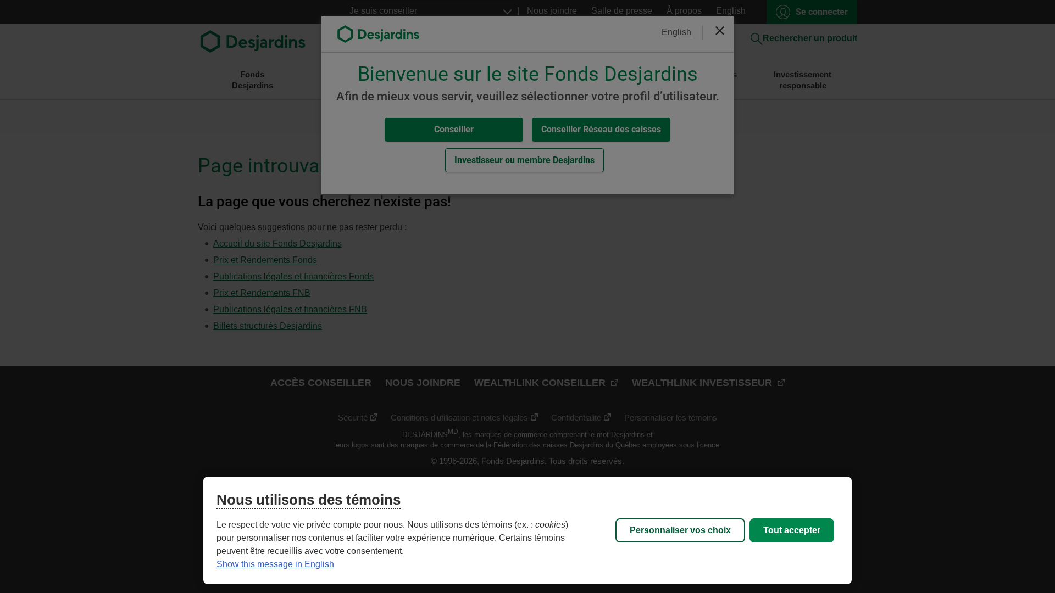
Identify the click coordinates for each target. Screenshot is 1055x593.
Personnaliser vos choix (680, 530)
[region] (527, 530)
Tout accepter (791, 530)
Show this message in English (275, 564)
